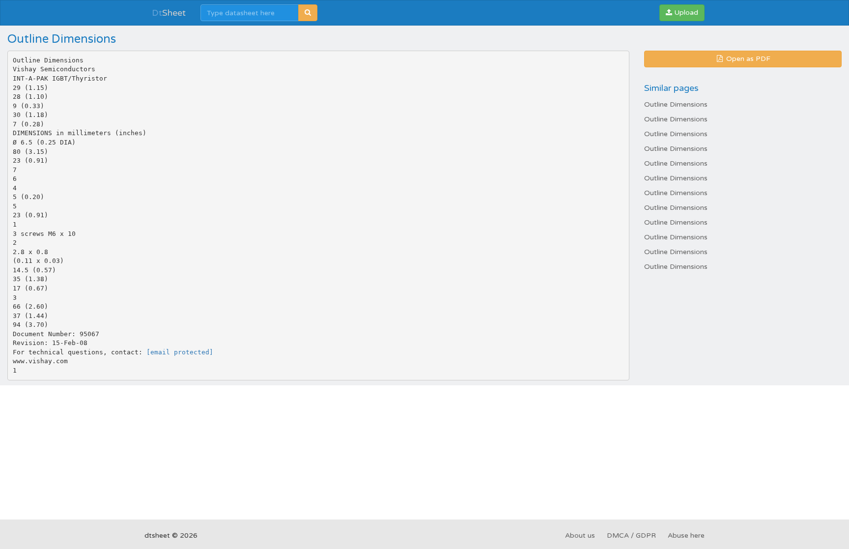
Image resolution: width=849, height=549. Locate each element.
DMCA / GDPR (631, 535)
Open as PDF (747, 59)
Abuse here (686, 535)
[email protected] (179, 352)
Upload (685, 12)
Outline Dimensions (676, 104)
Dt (169, 12)
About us (580, 535)
